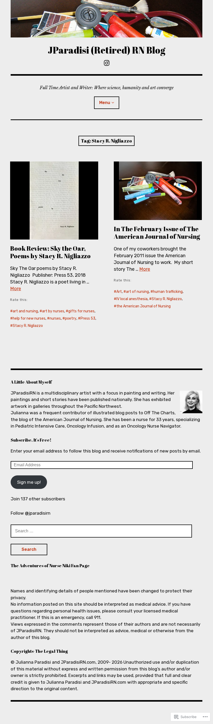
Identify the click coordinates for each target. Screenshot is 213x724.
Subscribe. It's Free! (31, 440)
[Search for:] (101, 530)
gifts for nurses (81, 311)
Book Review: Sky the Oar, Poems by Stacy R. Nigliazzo (50, 252)
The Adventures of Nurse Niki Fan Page (50, 565)
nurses (55, 318)
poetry (70, 318)
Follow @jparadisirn (30, 513)
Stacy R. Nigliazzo (28, 326)
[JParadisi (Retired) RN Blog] (106, 18)
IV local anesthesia (132, 299)
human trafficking (168, 291)
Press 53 (88, 318)
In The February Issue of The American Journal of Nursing (157, 233)
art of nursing (137, 291)
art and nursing (25, 311)
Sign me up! (29, 482)
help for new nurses (29, 318)
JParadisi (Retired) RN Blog (106, 50)
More (15, 289)
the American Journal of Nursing (143, 306)
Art (119, 291)
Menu (104, 102)
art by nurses (53, 311)
